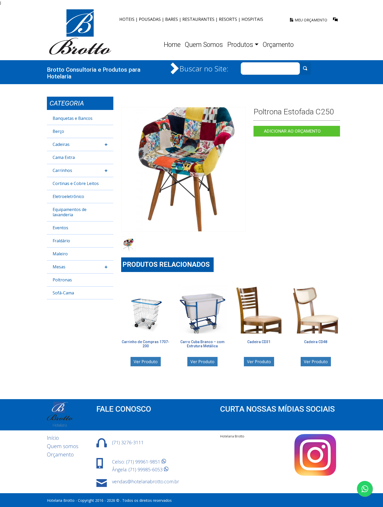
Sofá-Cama (63, 293)
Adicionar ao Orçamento (292, 131)
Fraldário (61, 241)
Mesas (80, 266)
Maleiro (60, 254)
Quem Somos (204, 44)
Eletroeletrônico (68, 196)
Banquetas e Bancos (72, 118)
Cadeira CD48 (315, 341)
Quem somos (62, 446)
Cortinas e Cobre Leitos (76, 183)
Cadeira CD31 (258, 341)
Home (172, 44)
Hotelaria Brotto (232, 436)
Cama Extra (64, 157)
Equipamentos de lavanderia (70, 212)
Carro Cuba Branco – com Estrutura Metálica (202, 343)
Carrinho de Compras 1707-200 (145, 343)
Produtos (240, 44)
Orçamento (278, 44)
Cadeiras (80, 144)
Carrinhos (80, 170)
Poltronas (62, 280)
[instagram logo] (315, 474)
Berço (58, 131)
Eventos (60, 228)
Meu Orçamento (310, 19)
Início (53, 437)
